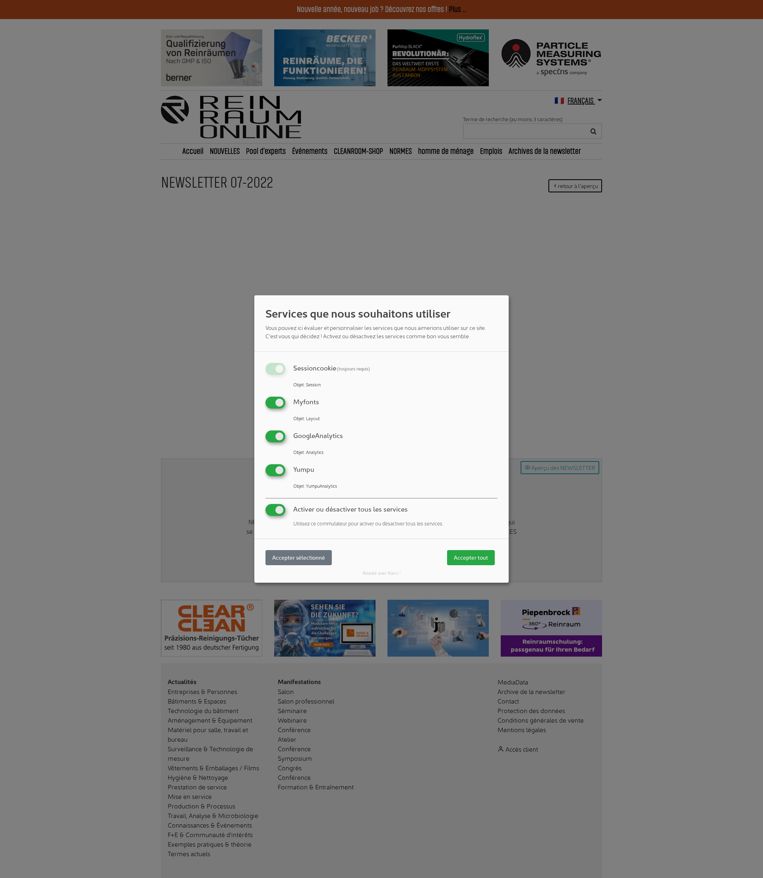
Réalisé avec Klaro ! (382, 573)
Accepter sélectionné (298, 557)
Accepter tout (471, 557)
